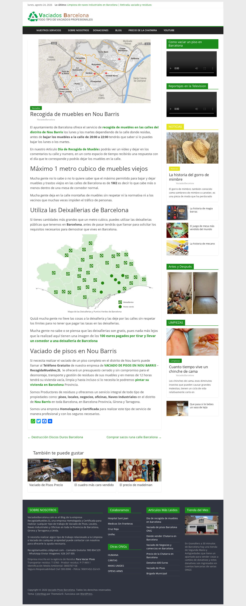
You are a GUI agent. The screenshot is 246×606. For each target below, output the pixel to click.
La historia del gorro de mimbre (189, 176)
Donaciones (100, 30)
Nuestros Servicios (48, 30)
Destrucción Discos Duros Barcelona (55, 437)
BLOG (118, 30)
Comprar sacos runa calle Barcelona (134, 437)
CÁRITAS (112, 560)
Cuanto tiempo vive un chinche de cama (188, 369)
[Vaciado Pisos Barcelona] (31, 30)
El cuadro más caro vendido (94, 485)
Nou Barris (42, 402)
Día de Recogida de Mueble (78, 149)
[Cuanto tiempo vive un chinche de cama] (192, 330)
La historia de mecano (202, 243)
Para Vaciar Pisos (85, 559)
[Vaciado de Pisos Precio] (49, 461)
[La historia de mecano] (177, 242)
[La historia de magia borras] (177, 206)
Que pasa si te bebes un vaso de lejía (202, 406)
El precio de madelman (136, 485)
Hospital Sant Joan (118, 518)
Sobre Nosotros (78, 30)
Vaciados (36, 108)
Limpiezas (175, 360)
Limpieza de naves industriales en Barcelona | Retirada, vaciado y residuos (109, 4)
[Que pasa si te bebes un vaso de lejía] (177, 402)
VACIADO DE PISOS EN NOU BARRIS (130, 365)
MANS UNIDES (116, 565)
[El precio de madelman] (139, 461)
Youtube (169, 30)
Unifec (111, 534)
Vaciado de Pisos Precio (46, 485)
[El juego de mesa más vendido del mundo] (177, 224)
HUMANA (113, 555)
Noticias (174, 168)
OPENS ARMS (115, 571)
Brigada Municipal (156, 573)
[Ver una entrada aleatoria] (215, 30)
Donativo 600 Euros (157, 562)
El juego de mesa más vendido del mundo (202, 227)
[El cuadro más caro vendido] (94, 461)
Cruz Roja (113, 529)
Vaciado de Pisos (155, 568)
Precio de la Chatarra (143, 30)
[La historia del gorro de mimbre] (192, 134)
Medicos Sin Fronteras (120, 523)
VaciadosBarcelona (46, 119)
